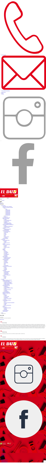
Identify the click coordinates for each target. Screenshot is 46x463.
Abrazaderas (6, 297)
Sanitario (5, 303)
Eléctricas (5, 308)
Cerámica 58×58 (8, 212)
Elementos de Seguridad (6, 292)
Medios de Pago (3, 460)
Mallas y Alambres (5, 256)
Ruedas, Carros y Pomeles (7, 282)
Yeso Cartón (6, 261)
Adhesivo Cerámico (7, 227)
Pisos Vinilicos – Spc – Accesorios (7, 206)
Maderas (4, 249)
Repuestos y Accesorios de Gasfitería (9, 302)
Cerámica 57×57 (8, 211)
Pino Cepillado (6, 252)
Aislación (4, 275)
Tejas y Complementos (7, 274)
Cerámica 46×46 (8, 210)
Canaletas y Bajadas (7, 271)
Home (2, 312)
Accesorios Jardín (6, 221)
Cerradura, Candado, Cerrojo (8, 281)
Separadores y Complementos (8, 226)
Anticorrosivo (6, 232)
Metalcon (5, 269)
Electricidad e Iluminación (6, 285)
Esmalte (5, 234)
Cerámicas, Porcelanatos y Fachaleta (8, 207)
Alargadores (6, 286)
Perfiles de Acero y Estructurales (7, 266)
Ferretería (2, 279)
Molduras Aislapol (6, 229)
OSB (4, 264)
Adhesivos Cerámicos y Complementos (8, 224)
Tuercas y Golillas (6, 296)
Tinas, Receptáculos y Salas (8, 223)
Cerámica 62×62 (8, 214)
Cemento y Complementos (6, 244)
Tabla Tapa (5, 255)
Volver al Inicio (2, 319)
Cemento (5, 245)
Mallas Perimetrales (7, 258)
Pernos (5, 299)
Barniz (5, 233)
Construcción (3, 239)
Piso (4, 208)
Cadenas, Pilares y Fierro (6, 240)
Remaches (5, 294)
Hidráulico (5, 300)
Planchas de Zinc (6, 273)
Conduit (5, 288)
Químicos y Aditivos (7, 247)
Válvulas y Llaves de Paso (7, 305)
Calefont (5, 219)
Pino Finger (5, 253)
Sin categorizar (3, 456)
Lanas (5, 278)
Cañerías (4, 243)
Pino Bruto (5, 251)
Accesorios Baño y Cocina (7, 220)
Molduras (4, 228)
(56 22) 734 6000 (11, 350)
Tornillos (5, 295)
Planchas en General (5, 259)
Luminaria (5, 290)
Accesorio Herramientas (7, 307)
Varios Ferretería (5, 311)
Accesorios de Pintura (7, 231)
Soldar (5, 304)
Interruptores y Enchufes (7, 289)
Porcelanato (6, 216)
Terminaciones (3, 205)
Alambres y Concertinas (7, 257)
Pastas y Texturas (6, 236)
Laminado (5, 268)
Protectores (6, 237)
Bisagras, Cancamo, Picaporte (8, 283)
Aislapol (5, 276)
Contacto (2, 450)
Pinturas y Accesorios (6, 230)
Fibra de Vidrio (6, 272)
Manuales (5, 309)
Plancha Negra (6, 265)
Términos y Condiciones (4, 459)
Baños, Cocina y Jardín (6, 218)
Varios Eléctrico (6, 291)
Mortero (5, 246)
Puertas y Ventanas (5, 238)
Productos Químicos (5, 310)
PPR (4, 301)
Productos (2, 448)
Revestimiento (6, 260)
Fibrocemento (6, 262)
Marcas (2, 93)
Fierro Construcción (7, 242)
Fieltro (5, 277)
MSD (5, 250)
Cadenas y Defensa (6, 284)
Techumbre (4, 270)
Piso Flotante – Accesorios (6, 217)
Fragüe (5, 225)
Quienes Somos (3, 92)
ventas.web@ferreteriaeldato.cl (4, 350)
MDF (5, 263)
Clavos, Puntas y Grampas (7, 298)
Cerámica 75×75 (8, 215)
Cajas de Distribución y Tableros (8, 287)
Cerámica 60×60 (8, 213)
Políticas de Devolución (4, 461)
